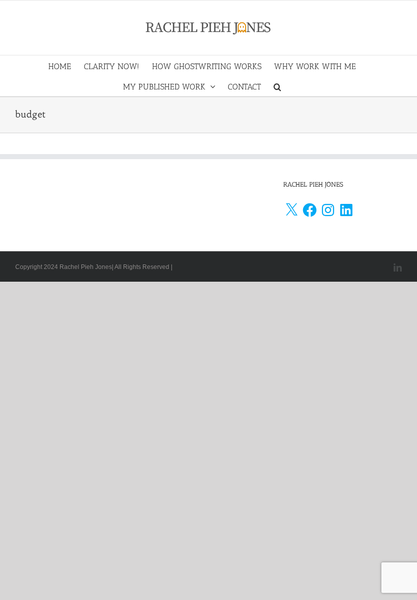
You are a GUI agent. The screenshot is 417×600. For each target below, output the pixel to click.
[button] (277, 86)
